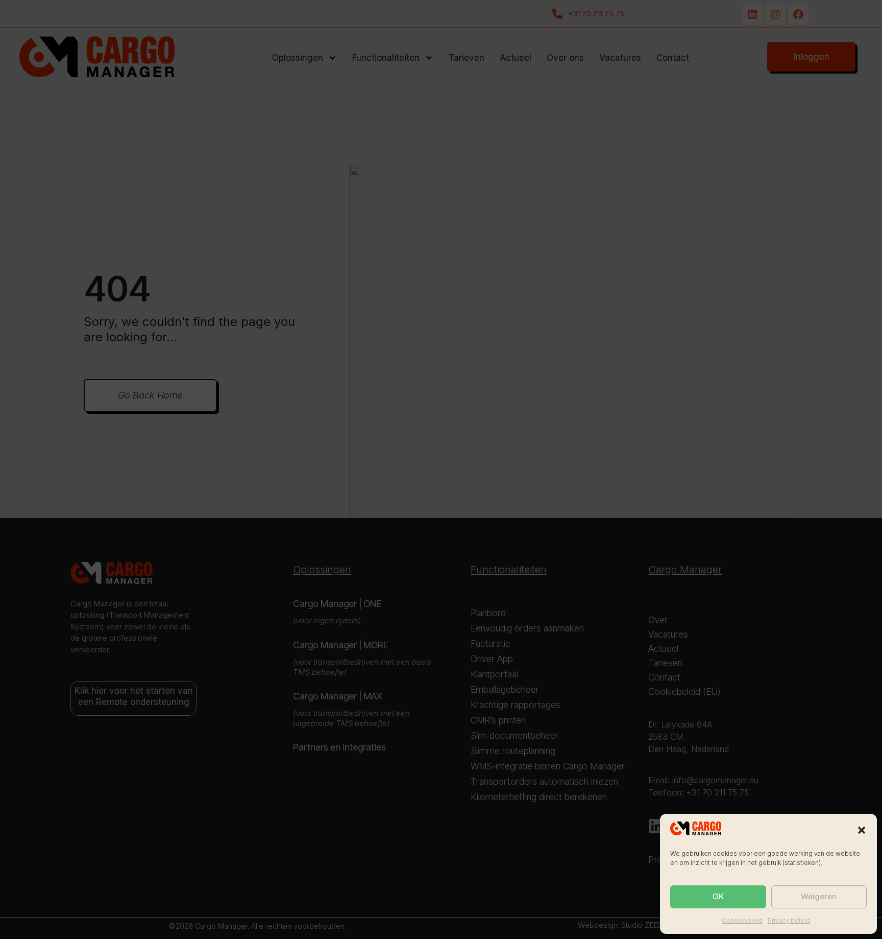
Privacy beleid (789, 920)
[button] (861, 830)
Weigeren (819, 896)
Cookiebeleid (742, 920)
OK (718, 896)
